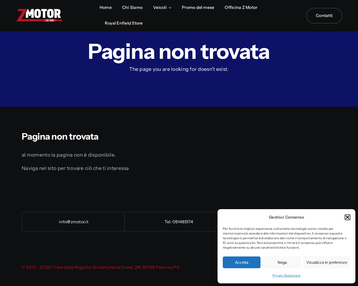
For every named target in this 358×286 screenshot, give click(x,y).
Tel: (168, 221)
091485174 (182, 221)
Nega (282, 262)
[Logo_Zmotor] (39, 11)
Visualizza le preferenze (326, 262)
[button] (347, 217)
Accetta (241, 262)
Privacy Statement (287, 275)
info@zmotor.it (73, 221)
